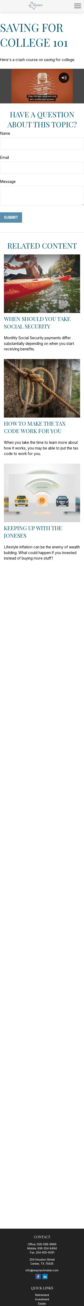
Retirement (42, 1295)
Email (4, 157)
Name (5, 133)
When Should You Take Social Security (37, 322)
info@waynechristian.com (42, 1270)
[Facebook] (38, 1276)
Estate (42, 1303)
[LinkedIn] (45, 1276)
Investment (42, 1299)
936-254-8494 (47, 1248)
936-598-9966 (46, 1244)
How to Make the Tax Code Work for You (35, 427)
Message (8, 181)
